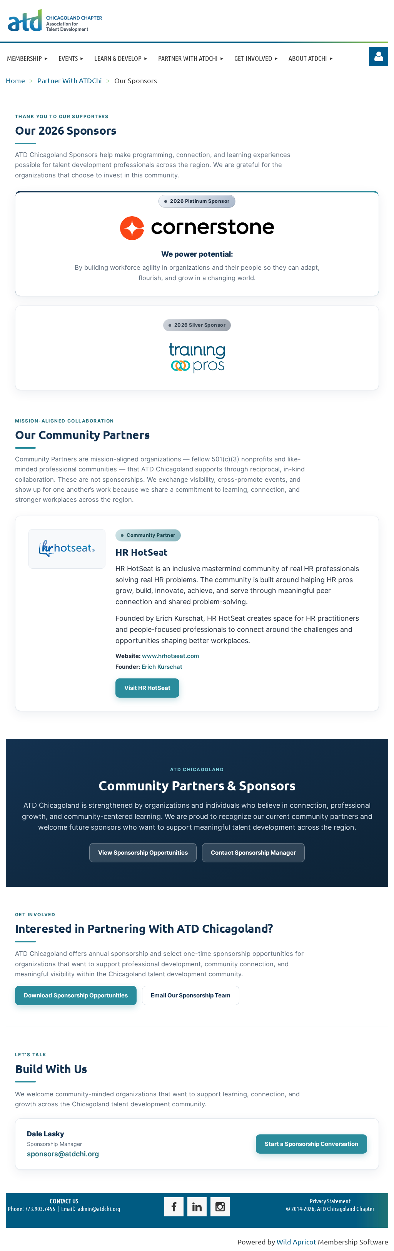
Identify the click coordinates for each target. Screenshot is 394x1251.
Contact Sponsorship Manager (253, 852)
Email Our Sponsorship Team (190, 995)
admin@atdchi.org (99, 1208)
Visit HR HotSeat (147, 687)
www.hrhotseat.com (170, 656)
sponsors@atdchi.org (63, 1154)
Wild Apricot (296, 1242)
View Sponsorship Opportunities (143, 852)
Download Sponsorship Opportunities (76, 995)
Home (15, 80)
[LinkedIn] (197, 1206)
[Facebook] (174, 1206)
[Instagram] (220, 1206)
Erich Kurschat (162, 666)
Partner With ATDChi (69, 80)
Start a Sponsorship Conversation (311, 1143)
